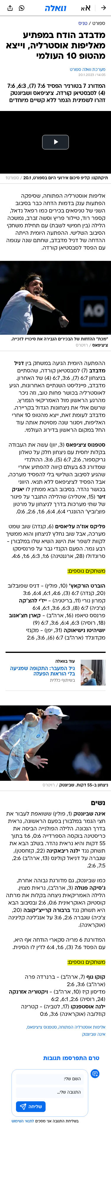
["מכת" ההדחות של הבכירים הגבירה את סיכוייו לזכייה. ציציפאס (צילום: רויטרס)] (55, 306)
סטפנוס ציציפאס (42, 1027)
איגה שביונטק (93, 1035)
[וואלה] (55, 8)
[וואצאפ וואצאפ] (22, 8)
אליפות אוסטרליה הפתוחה (82, 1027)
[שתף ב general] (10, 8)
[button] (85, 8)
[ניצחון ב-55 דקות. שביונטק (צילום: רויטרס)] (55, 748)
